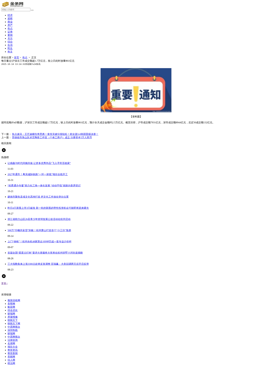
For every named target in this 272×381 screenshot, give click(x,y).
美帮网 (11, 303)
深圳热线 (13, 330)
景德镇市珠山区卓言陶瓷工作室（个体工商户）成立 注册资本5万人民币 (52, 137)
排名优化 (13, 310)
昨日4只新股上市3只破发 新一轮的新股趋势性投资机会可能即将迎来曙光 (48, 208)
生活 (10, 45)
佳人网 (11, 360)
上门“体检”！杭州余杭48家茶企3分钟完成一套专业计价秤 (39, 241)
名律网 (11, 343)
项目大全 (13, 346)
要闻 (10, 35)
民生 (10, 48)
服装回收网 (14, 300)
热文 (10, 51)
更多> (4, 283)
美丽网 (11, 356)
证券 (10, 31)
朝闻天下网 (14, 323)
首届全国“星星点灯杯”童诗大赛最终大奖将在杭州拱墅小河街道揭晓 (45, 252)
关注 (10, 38)
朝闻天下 (13, 320)
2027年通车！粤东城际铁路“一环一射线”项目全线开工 (38, 174)
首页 (16, 57)
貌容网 (11, 307)
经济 (10, 15)
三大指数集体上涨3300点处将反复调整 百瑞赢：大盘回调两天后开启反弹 (48, 264)
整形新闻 (13, 353)
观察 (10, 18)
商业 (10, 22)
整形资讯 (13, 350)
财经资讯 (28, 128)
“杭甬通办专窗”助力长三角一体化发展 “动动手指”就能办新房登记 (44, 185)
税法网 (11, 363)
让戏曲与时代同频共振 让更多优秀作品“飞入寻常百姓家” (39, 163)
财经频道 (17, 128)
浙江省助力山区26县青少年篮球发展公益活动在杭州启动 (39, 219)
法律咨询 (13, 340)
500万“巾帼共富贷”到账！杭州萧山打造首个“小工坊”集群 (39, 230)
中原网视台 (14, 326)
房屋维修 (13, 317)
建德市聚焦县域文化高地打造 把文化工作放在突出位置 (38, 196)
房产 (10, 25)
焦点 (10, 28)
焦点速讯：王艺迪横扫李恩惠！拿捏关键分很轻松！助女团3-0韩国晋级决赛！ (55, 134)
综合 (10, 41)
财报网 (11, 313)
